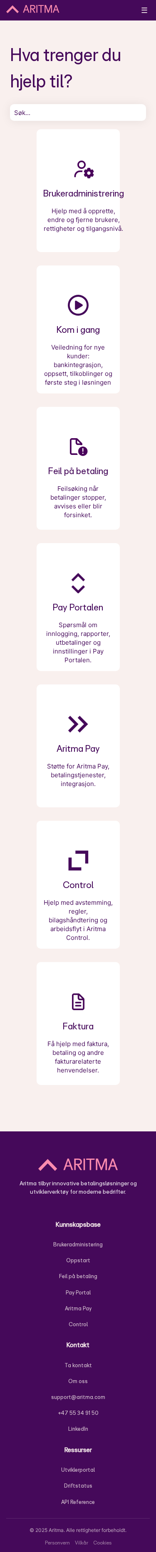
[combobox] (78, 112)
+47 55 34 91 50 (78, 1413)
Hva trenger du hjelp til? (65, 67)
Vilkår (81, 1542)
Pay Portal (78, 1292)
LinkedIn (78, 1429)
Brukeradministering (78, 1244)
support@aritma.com (78, 1397)
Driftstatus (78, 1486)
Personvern (57, 1542)
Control (78, 1324)
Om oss (78, 1381)
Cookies (102, 1542)
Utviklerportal (78, 1470)
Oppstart (78, 1260)
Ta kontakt (78, 1365)
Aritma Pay (78, 1308)
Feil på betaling (78, 1276)
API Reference (78, 1502)
